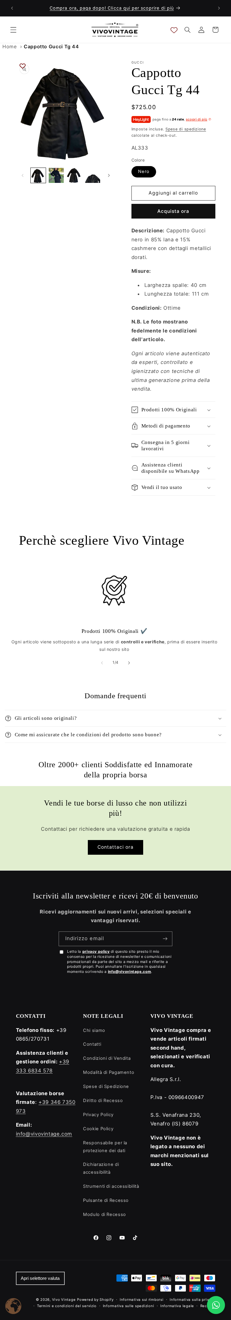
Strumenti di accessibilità (111, 1186)
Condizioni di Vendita (107, 1058)
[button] (13, 30)
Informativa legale (177, 1306)
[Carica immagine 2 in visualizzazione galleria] (56, 175)
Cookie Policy (98, 1128)
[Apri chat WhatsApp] (216, 1305)
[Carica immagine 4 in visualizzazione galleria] (92, 175)
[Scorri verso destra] (109, 175)
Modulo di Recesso (104, 1214)
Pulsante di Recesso (106, 1200)
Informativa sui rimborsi (142, 1300)
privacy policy (96, 951)
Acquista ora (173, 211)
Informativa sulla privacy (192, 1300)
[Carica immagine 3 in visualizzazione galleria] (74, 175)
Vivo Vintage (64, 1300)
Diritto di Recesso (103, 1100)
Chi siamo (94, 1030)
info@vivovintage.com (129, 971)
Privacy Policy (98, 1114)
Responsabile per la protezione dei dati (105, 1146)
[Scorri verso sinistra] (22, 175)
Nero (143, 171)
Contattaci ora (115, 847)
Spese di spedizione (185, 129)
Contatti (92, 1044)
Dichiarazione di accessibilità (101, 1168)
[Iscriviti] (165, 938)
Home (9, 46)
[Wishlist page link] (174, 29)
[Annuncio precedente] (12, 8)
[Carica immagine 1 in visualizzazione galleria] (38, 175)
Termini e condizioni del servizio (67, 1306)
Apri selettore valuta (40, 1278)
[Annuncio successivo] (219, 8)
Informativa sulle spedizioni (128, 1306)
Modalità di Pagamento (108, 1072)
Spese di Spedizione (106, 1086)
